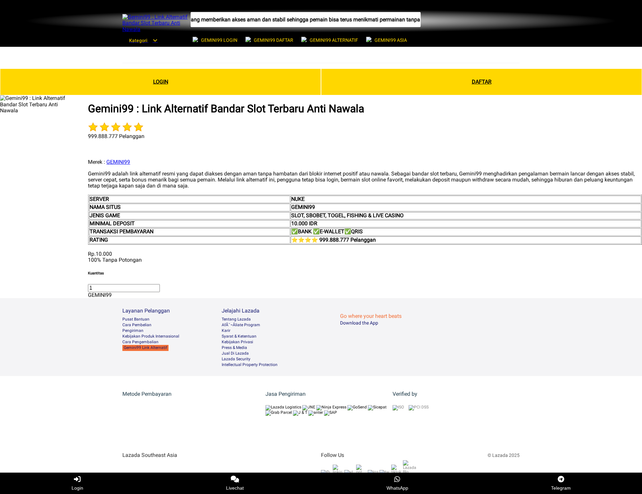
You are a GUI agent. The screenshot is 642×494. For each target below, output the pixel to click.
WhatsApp (397, 488)
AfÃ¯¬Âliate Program (241, 325)
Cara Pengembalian (140, 342)
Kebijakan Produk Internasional (150, 336)
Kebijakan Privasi (237, 342)
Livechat (235, 488)
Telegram (561, 488)
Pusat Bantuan (135, 319)
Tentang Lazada (236, 319)
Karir (226, 330)
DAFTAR (482, 82)
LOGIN (160, 82)
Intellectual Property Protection (250, 364)
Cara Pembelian (136, 325)
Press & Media (234, 347)
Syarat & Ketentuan (239, 336)
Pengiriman (132, 330)
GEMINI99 (118, 162)
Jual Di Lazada (235, 353)
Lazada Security (236, 359)
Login (77, 488)
